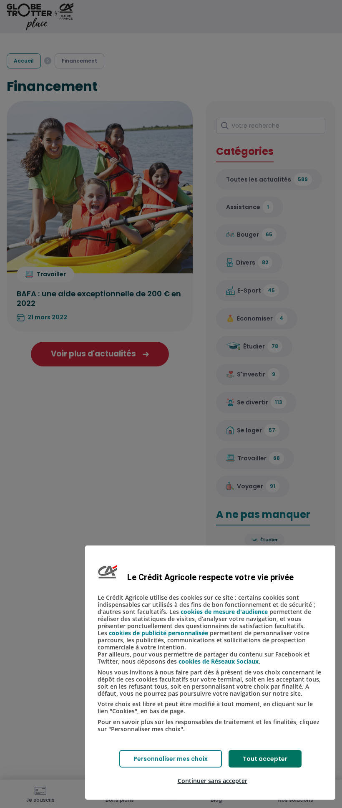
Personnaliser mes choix (170, 759)
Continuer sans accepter (212, 781)
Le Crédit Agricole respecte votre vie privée (210, 577)
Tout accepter (265, 759)
